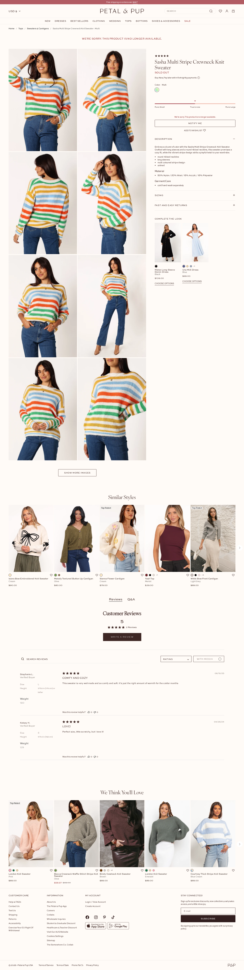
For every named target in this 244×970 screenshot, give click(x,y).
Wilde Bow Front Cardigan (204, 582)
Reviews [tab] (115, 599)
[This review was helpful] (89, 712)
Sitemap (51, 940)
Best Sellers (79, 21)
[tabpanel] (122, 548)
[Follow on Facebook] (87, 917)
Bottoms (142, 21)
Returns (12, 919)
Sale (187, 21)
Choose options (164, 283)
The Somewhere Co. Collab (60, 944)
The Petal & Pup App (57, 906)
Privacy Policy (92, 965)
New (47, 21)
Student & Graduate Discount (61, 923)
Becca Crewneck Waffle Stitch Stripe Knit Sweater (76, 878)
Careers (51, 910)
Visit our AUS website (57, 931)
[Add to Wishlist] (51, 575)
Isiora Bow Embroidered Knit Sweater (28, 582)
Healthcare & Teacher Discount (62, 927)
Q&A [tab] (131, 599)
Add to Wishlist (193, 130)
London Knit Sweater (20, 877)
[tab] (122, 497)
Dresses (60, 21)
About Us (51, 901)
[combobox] (176, 659)
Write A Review (122, 636)
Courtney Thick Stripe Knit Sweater (209, 877)
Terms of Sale (62, 965)
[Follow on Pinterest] (104, 917)
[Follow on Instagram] (96, 917)
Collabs (50, 914)
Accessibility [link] (15, 923)
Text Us (12, 910)
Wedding (115, 21)
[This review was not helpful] (95, 712)
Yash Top (150, 582)
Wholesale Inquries (56, 919)
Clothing (99, 21)
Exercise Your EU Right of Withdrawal (21, 929)
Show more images (77, 472)
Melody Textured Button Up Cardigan (73, 582)
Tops (128, 21)
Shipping (13, 914)
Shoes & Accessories (166, 21)
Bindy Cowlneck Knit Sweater (115, 877)
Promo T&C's (77, 965)
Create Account (92, 906)
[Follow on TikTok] (113, 917)
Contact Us (14, 906)
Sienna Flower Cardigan (112, 582)
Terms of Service (46, 965)
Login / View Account (95, 901)
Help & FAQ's (15, 901)
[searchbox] (83, 659)
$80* (135, 2)
